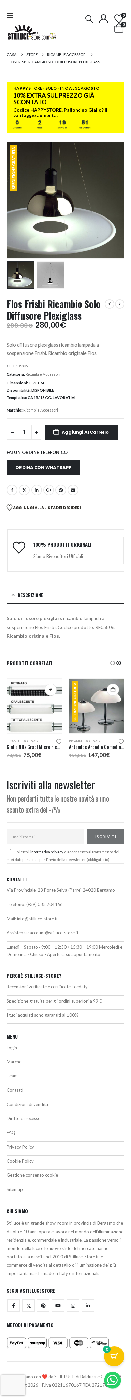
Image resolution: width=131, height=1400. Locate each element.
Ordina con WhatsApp (43, 467)
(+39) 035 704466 (44, 904)
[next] (119, 304)
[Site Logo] (32, 32)
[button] (12, 15)
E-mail (73, 490)
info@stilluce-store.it (37, 918)
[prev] (109, 304)
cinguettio (24, 490)
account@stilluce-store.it (54, 932)
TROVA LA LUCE (65, 1209)
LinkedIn (36, 490)
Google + (48, 490)
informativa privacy (46, 852)
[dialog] (65, 1190)
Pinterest (60, 490)
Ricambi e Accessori (43, 374)
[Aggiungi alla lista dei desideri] (59, 741)
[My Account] (103, 18)
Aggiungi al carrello (85, 432)
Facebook (12, 490)
